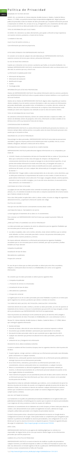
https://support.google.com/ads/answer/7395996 (39, 423)
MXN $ (4, 14)
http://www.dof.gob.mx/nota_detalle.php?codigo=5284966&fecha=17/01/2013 (34, 451)
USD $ (4, 11)
